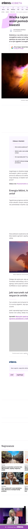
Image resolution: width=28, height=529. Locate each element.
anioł (11, 375)
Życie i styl (12, 12)
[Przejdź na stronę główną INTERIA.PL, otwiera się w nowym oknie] (6, 3)
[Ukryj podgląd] (25, 507)
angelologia (20, 375)
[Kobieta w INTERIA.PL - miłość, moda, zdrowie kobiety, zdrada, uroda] (17, 3)
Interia (2, 12)
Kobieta (7, 12)
